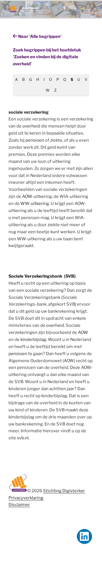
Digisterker (31, 8)
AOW (27, 196)
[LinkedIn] (84, 536)
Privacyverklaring (25, 497)
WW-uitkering (34, 203)
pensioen (35, 140)
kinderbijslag (33, 339)
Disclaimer (19, 504)
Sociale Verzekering (29, 276)
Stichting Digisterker (64, 490)
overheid (31, 126)
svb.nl (23, 437)
